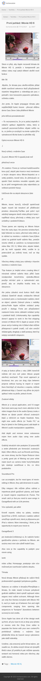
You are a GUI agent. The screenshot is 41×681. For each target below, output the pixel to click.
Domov (4, 10)
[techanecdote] (8, 3)
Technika (12, 10)
